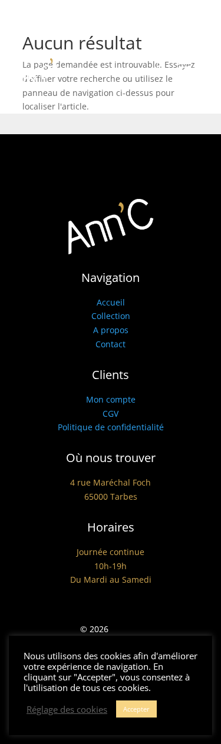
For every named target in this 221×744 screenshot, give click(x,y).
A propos (110, 330)
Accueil (111, 302)
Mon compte (111, 399)
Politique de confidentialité (111, 427)
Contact (110, 344)
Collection (110, 315)
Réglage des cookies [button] (67, 709)
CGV (110, 413)
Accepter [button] (136, 709)
